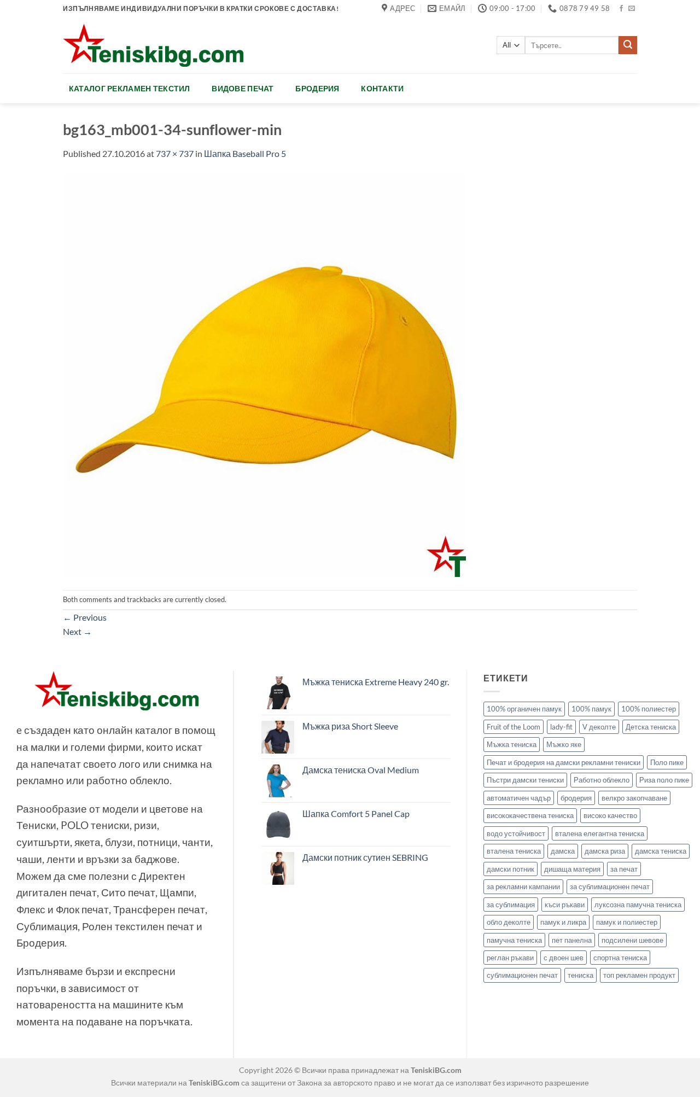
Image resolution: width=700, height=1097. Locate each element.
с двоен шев (564, 957)
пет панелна (572, 940)
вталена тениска (514, 851)
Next (77, 631)
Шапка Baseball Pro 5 (245, 153)
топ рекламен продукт (639, 975)
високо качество (610, 815)
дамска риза (605, 851)
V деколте (599, 726)
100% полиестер (648, 708)
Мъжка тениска (511, 744)
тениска (580, 975)
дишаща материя (572, 869)
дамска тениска (660, 851)
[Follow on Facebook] (621, 9)
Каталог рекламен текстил (129, 88)
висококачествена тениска (530, 815)
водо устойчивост (516, 833)
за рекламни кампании (523, 886)
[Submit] (628, 45)
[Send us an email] (631, 9)
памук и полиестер (626, 922)
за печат (624, 869)
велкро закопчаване (634, 797)
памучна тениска (514, 940)
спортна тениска (620, 957)
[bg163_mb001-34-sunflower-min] (264, 374)
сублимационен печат (522, 975)
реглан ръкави (510, 957)
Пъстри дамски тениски (525, 779)
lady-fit (561, 726)
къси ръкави (565, 904)
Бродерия (317, 88)
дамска (563, 851)
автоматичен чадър (519, 797)
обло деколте (508, 922)
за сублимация (511, 904)
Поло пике (667, 762)
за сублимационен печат (610, 886)
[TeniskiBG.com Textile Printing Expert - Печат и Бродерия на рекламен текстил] (153, 45)
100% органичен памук (524, 708)
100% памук (591, 708)
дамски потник (510, 869)
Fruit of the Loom (513, 726)
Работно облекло (601, 779)
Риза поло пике (664, 779)
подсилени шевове (632, 940)
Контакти (382, 88)
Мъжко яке (563, 744)
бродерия (576, 797)
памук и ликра (563, 922)
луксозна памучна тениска (637, 904)
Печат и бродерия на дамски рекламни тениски (563, 762)
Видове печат (242, 88)
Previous (85, 617)
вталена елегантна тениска (599, 833)
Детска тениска (651, 726)
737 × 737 (175, 153)
